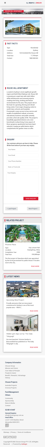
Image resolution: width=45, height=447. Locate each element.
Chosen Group (10, 366)
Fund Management (12, 392)
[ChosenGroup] (22, 425)
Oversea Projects (11, 388)
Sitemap (6, 432)
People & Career (10, 373)
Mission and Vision (11, 368)
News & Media (10, 403)
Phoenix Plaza (10, 244)
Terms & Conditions (24, 432)
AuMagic (24, 444)
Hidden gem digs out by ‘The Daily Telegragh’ (19, 335)
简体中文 (32, 2)
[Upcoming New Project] (22, 289)
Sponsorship (9, 401)
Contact (7, 405)
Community (9, 398)
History (7, 378)
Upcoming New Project (15, 300)
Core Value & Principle (12, 371)
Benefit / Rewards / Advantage (15, 375)
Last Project (12, 209)
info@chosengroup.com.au (14, 415)
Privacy (13, 432)
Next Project (33, 209)
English (39, 2)
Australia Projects (11, 385)
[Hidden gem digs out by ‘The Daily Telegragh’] (22, 323)
